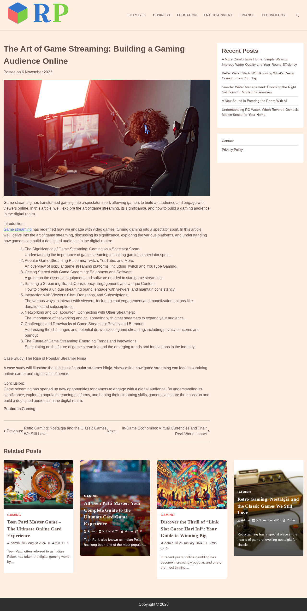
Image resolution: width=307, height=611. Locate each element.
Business (161, 15)
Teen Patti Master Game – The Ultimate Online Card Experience (34, 528)
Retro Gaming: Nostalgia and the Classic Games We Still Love (268, 506)
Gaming (28, 409)
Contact (228, 141)
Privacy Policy (232, 149)
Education (187, 15)
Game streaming (18, 229)
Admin (15, 543)
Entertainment (218, 15)
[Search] (297, 15)
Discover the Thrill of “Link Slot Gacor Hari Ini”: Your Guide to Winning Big (190, 528)
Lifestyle (137, 15)
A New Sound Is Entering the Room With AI (254, 101)
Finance (247, 15)
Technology (273, 15)
